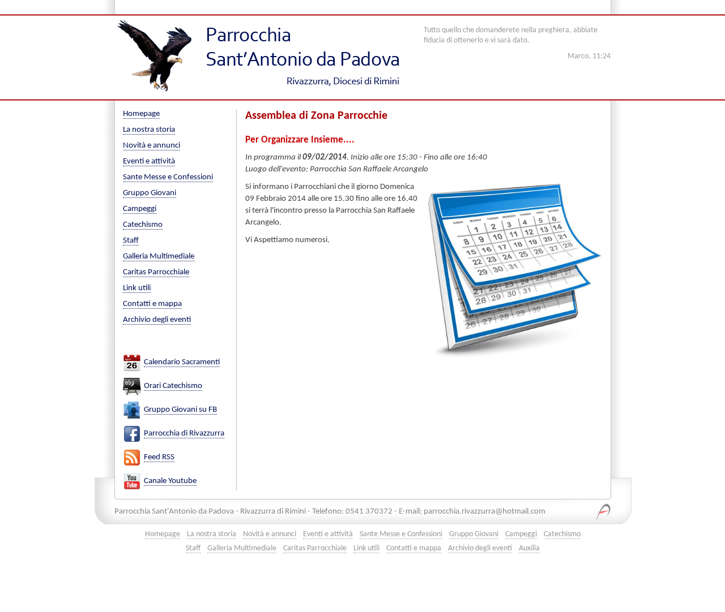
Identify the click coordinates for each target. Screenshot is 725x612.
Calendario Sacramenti (182, 362)
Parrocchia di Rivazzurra (184, 433)
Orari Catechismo (173, 386)
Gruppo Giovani (149, 193)
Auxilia (529, 548)
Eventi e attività (149, 161)
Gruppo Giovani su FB (180, 410)
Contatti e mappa (152, 304)
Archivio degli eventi (157, 320)
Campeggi (139, 209)
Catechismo (143, 225)
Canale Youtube (170, 481)
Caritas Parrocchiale (156, 272)
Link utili (137, 288)
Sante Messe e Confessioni (168, 177)
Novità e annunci (151, 145)
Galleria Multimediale (158, 256)
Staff (131, 240)
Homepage (141, 114)
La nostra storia (149, 130)
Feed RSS (159, 457)
